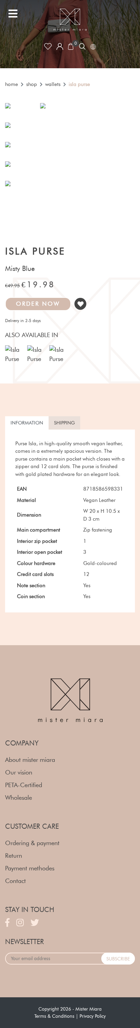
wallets (52, 84)
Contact (15, 881)
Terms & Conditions (54, 1016)
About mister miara (30, 760)
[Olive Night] (35, 354)
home (11, 84)
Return (13, 855)
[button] (38, 304)
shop (31, 84)
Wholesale (18, 797)
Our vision (18, 772)
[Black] (57, 354)
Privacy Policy (93, 1016)
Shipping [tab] (64, 423)
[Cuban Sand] (13, 354)
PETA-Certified (23, 785)
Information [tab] (27, 423)
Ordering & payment (32, 843)
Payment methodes (29, 868)
